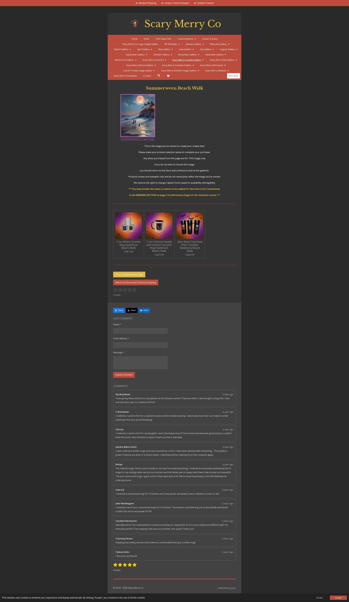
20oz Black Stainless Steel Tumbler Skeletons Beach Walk (189, 246)
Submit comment (124, 374)
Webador (232, 588)
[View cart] (168, 75)
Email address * (121, 338)
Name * (117, 324)
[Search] (159, 75)
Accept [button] (338, 597)
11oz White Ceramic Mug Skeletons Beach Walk (128, 244)
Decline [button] (319, 597)
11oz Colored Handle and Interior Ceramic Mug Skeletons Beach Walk (159, 246)
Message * (118, 352)
